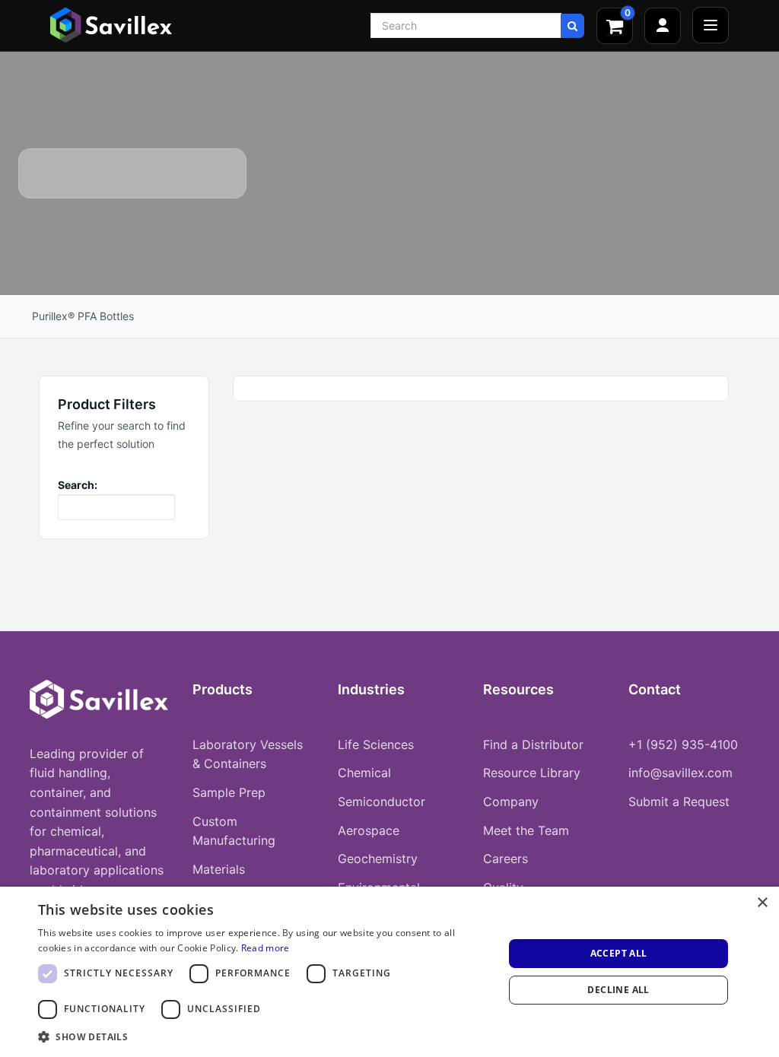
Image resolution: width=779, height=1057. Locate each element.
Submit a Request (679, 801)
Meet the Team (526, 830)
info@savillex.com (680, 772)
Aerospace (368, 830)
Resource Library (531, 772)
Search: (77, 484)
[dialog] (389, 972)
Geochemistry (378, 858)
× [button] (762, 903)
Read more (265, 947)
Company (511, 801)
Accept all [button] (618, 953)
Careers (505, 858)
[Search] (572, 26)
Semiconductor (381, 801)
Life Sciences (376, 744)
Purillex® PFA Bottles (83, 315)
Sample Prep (228, 792)
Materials (218, 869)
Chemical (364, 772)
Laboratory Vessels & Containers (247, 754)
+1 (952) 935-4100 (683, 744)
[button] (264, 1036)
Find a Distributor (533, 744)
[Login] (662, 26)
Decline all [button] (618, 989)
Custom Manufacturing (233, 831)
